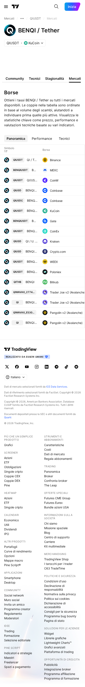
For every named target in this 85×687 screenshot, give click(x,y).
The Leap (50, 485)
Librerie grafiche (55, 638)
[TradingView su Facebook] (17, 367)
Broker (48, 476)
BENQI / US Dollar (32, 190)
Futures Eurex (53, 502)
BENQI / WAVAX (32, 302)
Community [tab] (15, 78)
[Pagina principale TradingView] (15, 7)
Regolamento (13, 613)
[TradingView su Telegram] (56, 367)
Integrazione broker (57, 669)
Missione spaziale (56, 528)
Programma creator (17, 609)
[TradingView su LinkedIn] (47, 367)
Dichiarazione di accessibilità (55, 605)
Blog (47, 532)
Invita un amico (14, 604)
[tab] (16, 138)
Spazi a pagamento (17, 667)
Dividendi (10, 529)
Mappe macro (13, 560)
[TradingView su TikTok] (66, 367)
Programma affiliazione (59, 674)
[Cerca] (56, 6)
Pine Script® (12, 565)
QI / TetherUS (32, 160)
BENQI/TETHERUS (32, 261)
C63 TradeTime (54, 568)
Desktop (9, 582)
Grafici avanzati (54, 647)
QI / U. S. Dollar (32, 241)
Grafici (8, 445)
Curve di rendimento (18, 551)
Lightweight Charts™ (58, 642)
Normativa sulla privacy (60, 594)
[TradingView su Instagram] (37, 367)
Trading (9, 631)
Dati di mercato (54, 454)
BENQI (30, 282)
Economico (11, 520)
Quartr (7, 417)
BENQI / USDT (35, 170)
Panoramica (52, 471)
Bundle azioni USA (56, 507)
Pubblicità (51, 664)
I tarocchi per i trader (58, 564)
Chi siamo (50, 523)
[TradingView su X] (7, 367)
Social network (14, 595)
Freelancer (11, 662)
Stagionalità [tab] (54, 78)
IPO (6, 534)
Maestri (9, 657)
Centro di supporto (57, 537)
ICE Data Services (56, 386)
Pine (7, 485)
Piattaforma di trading (59, 652)
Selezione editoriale (17, 640)
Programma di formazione (61, 678)
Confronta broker (55, 480)
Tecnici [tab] (34, 78)
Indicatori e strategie (18, 653)
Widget (49, 633)
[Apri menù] (6, 6)
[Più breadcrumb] (22, 18)
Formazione (12, 635)
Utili (6, 524)
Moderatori (11, 618)
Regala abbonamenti (58, 458)
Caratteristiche (54, 445)
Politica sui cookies (57, 598)
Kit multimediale (54, 546)
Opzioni (9, 556)
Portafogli (10, 546)
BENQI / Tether (32, 210)
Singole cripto (13, 471)
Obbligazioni (12, 467)
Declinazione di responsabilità (54, 587)
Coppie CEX (12, 476)
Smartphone (12, 578)
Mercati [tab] (75, 78)
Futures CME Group (57, 498)
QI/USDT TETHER (32, 180)
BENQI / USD (32, 251)
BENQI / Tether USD (32, 272)
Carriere (49, 541)
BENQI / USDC (32, 200)
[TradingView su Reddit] (76, 367)
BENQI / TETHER (32, 231)
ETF (6, 462)
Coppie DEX (12, 480)
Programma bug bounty (60, 616)
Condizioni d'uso (55, 581)
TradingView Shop (56, 559)
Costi (47, 449)
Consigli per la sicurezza (60, 611)
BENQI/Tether (35, 221)
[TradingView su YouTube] (27, 367)
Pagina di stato (54, 620)
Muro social (11, 600)
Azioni (8, 458)
